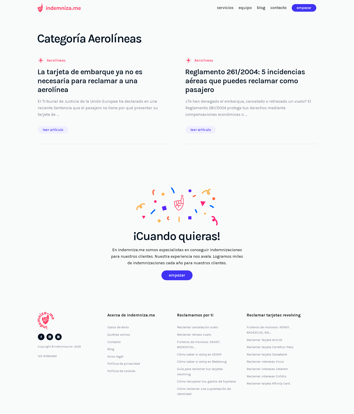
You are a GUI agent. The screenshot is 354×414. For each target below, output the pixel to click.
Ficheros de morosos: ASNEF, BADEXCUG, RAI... (268, 329)
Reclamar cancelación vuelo (197, 327)
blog (261, 7)
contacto (278, 7)
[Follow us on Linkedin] (49, 336)
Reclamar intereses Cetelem (267, 369)
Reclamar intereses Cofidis (266, 376)
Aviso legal (115, 356)
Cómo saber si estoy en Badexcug (202, 361)
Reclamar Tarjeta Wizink (264, 340)
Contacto (114, 342)
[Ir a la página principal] (59, 8)
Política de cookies (121, 371)
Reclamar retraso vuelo (194, 334)
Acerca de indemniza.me (131, 315)
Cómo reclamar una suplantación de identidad (204, 391)
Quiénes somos (118, 334)
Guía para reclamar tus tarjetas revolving (200, 371)
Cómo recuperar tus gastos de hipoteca (206, 381)
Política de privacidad (123, 364)
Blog (110, 349)
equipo (245, 7)
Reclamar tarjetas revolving (274, 315)
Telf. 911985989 (47, 356)
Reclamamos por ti (195, 315)
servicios (225, 7)
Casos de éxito (118, 327)
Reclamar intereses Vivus (265, 361)
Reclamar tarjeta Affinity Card (268, 383)
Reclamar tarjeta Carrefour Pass (270, 347)
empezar (304, 8)
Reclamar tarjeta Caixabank (267, 354)
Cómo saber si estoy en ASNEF (199, 354)
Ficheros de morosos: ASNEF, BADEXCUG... (198, 344)
